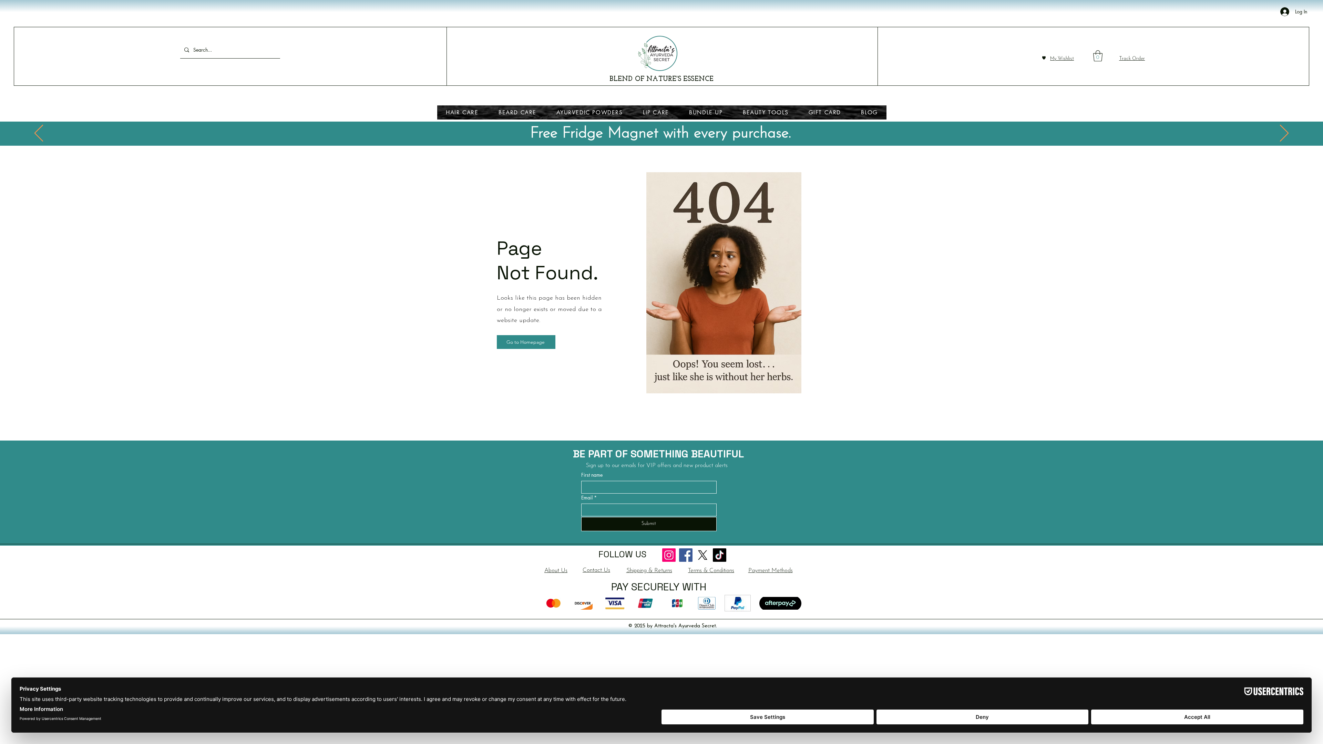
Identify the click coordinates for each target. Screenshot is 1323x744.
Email (589, 497)
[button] (1097, 55)
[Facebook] (686, 555)
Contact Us (596, 570)
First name (592, 475)
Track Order (1132, 58)
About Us (555, 571)
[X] (702, 555)
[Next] (1284, 134)
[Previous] (38, 134)
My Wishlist (1062, 58)
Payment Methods (770, 571)
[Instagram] (669, 555)
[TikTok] (719, 555)
